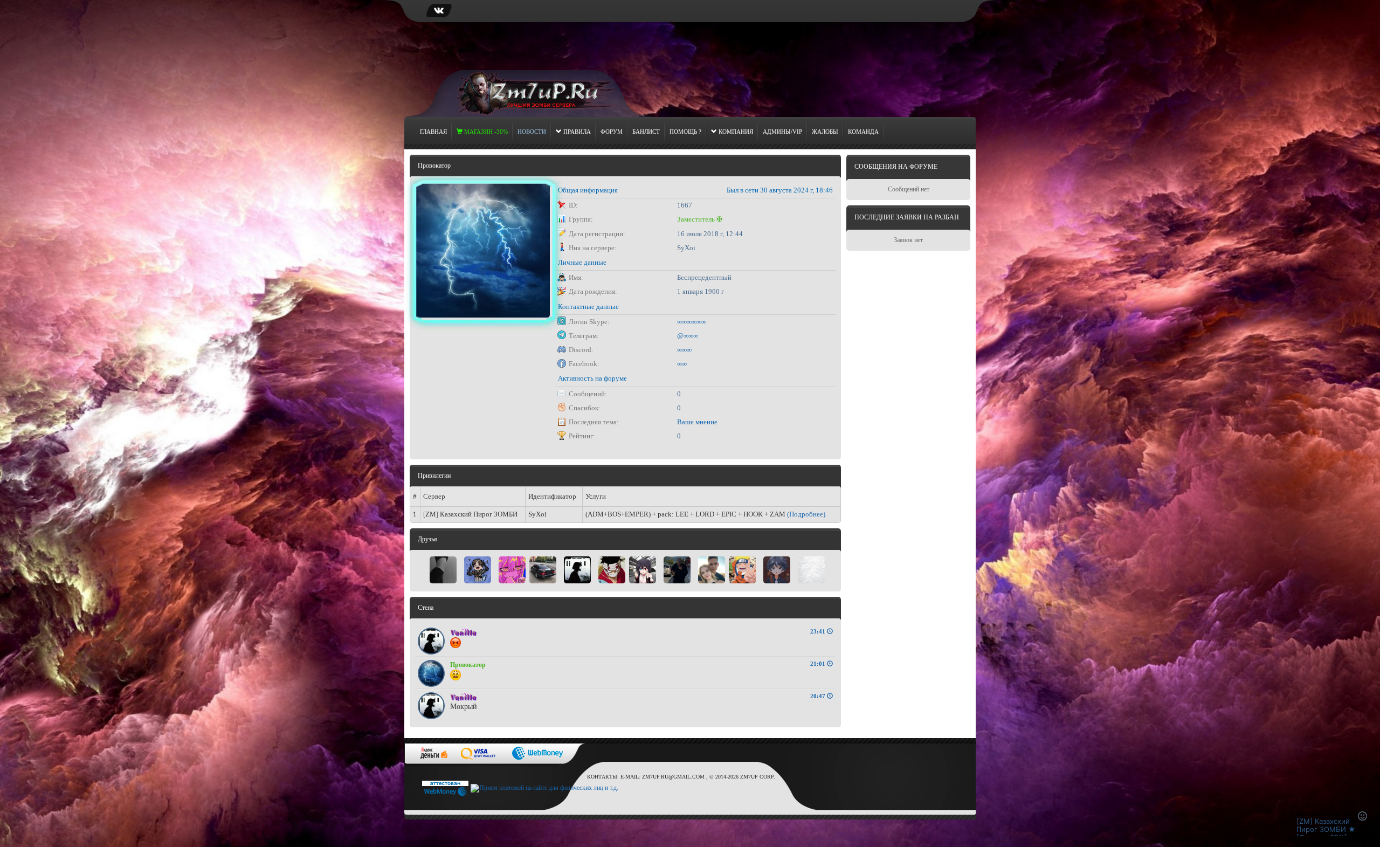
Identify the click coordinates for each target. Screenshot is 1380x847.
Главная (433, 131)
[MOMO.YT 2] (776, 569)
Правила (576, 131)
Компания (735, 131)
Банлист (646, 131)
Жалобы (825, 131)
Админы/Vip (782, 131)
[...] (811, 569)
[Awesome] (642, 569)
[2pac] (542, 569)
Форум (612, 131)
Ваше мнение (697, 422)
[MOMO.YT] (742, 569)
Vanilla (463, 632)
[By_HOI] (711, 569)
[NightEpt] (512, 569)
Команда (863, 131)
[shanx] (611, 569)
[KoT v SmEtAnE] (477, 569)
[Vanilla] (577, 569)
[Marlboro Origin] (677, 569)
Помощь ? (685, 131)
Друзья (427, 539)
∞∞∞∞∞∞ (691, 322)
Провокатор (468, 665)
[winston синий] (443, 569)
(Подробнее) (806, 514)
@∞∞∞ (687, 336)
